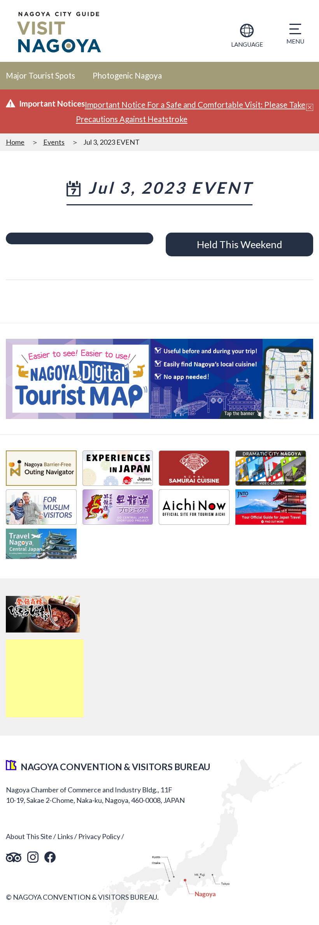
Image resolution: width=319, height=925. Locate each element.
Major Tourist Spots (40, 75)
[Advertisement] (45, 678)
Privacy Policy (99, 836)
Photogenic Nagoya (127, 75)
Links (65, 836)
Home (15, 142)
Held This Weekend (239, 244)
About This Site (29, 836)
